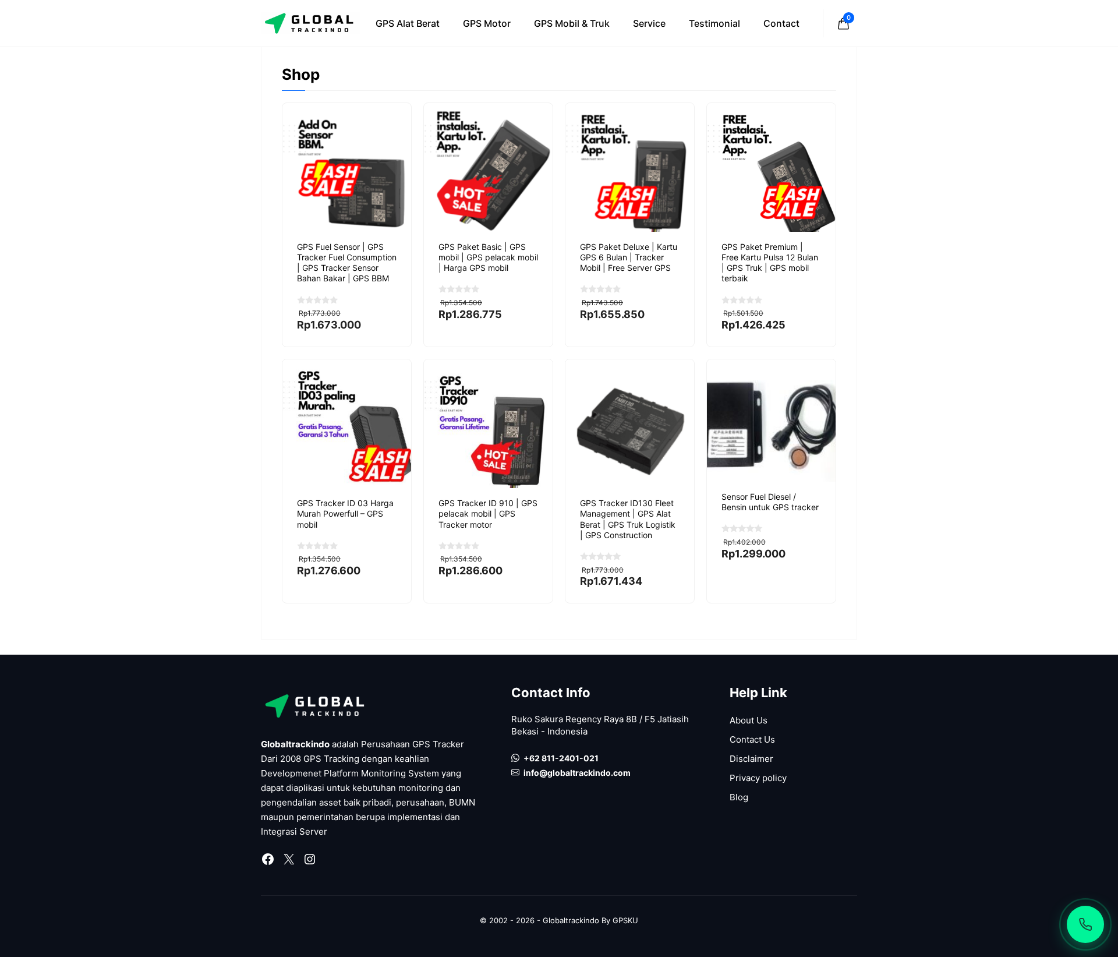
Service (649, 23)
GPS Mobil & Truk (572, 23)
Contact (781, 23)
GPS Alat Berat (408, 23)
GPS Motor (487, 23)
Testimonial (714, 23)
